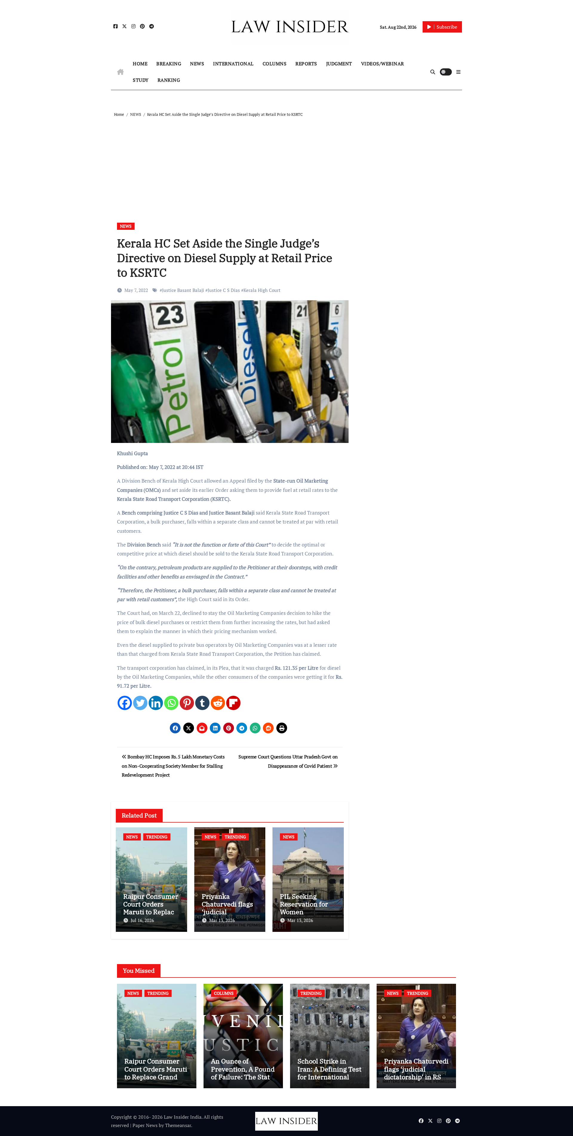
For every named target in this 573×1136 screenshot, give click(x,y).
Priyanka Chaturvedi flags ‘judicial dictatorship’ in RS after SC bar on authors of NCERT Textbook (416, 1081)
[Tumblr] (202, 703)
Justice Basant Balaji (183, 290)
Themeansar (178, 1125)
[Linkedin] (156, 703)
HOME (140, 63)
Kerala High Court (262, 290)
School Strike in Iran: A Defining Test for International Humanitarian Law (329, 1073)
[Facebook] (125, 703)
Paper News (145, 1125)
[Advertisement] (287, 163)
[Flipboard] (233, 703)
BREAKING (168, 63)
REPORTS (306, 63)
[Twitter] (140, 703)
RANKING (169, 80)
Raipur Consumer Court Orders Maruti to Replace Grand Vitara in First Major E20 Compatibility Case (155, 1081)
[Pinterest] (187, 703)
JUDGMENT (339, 63)
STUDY (141, 80)
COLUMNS (275, 63)
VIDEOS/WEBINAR (382, 63)
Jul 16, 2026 (142, 920)
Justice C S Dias (224, 290)
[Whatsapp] (171, 703)
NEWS (197, 63)
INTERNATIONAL (233, 63)
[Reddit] (218, 703)
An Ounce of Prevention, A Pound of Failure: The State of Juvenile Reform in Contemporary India (243, 1081)
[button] (458, 72)
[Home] (120, 72)
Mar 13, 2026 (222, 920)
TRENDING (156, 837)
